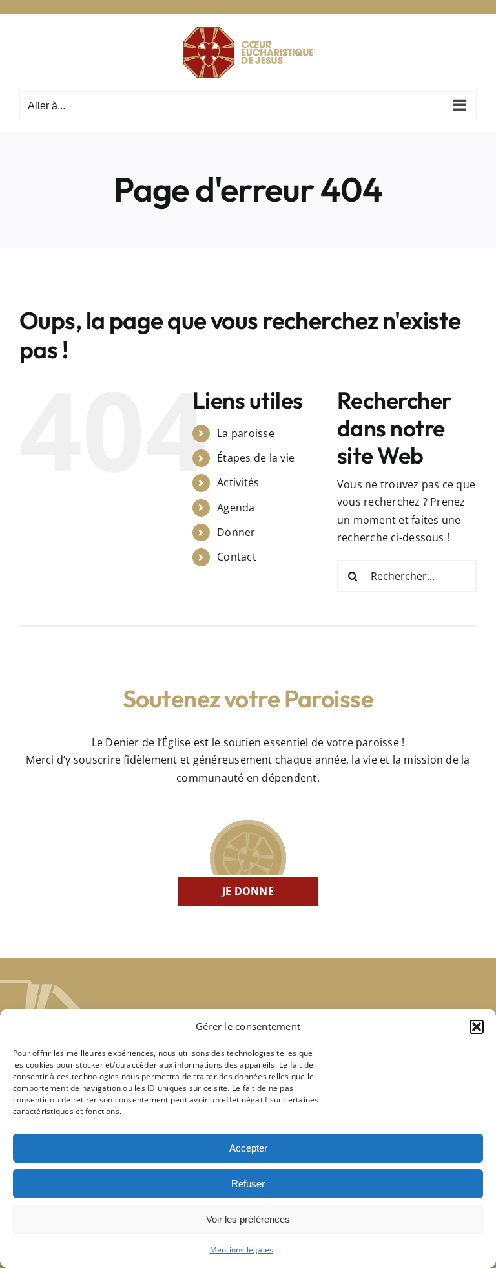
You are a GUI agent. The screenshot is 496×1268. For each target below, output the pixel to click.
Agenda (235, 507)
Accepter (248, 1148)
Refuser (248, 1183)
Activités (238, 482)
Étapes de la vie (255, 458)
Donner (236, 532)
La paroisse (245, 433)
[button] (476, 1026)
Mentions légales (242, 1249)
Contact (236, 557)
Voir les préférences (248, 1219)
